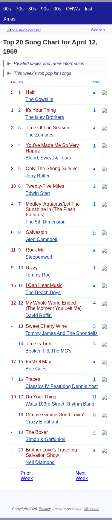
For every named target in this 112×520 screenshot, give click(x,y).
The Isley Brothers (44, 117)
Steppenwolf (38, 257)
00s (57, 8)
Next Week (82, 476)
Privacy (44, 509)
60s (7, 8)
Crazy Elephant (41, 421)
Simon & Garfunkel (45, 439)
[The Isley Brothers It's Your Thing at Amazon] (104, 110)
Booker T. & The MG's (48, 350)
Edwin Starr (37, 193)
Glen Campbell (41, 239)
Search (98, 29)
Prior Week (27, 476)
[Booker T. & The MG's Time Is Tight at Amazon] (104, 343)
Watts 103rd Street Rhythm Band (59, 403)
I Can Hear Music (44, 285)
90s (45, 8)
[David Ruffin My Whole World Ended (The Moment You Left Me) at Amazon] (104, 302)
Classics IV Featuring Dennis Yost (61, 386)
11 (94, 396)
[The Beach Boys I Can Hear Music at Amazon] (104, 285)
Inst (88, 8)
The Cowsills (39, 99)
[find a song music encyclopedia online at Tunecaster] (32, 31)
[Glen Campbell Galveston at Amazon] (104, 232)
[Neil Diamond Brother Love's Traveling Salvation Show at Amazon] (104, 449)
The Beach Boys (43, 292)
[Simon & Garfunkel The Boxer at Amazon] (104, 432)
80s (32, 8)
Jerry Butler (37, 175)
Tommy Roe (38, 274)
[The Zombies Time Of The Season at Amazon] (104, 127)
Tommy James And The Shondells (61, 333)
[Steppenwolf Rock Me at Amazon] (104, 249)
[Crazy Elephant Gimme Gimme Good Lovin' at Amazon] (104, 414)
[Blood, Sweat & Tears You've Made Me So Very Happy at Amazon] (104, 145)
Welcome (91, 509)
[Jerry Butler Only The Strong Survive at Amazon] (104, 168)
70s (20, 8)
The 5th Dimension (45, 221)
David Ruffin (38, 315)
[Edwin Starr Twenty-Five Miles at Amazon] (104, 186)
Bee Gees (36, 368)
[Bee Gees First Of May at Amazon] (104, 361)
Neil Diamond (40, 462)
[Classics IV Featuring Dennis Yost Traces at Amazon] (104, 379)
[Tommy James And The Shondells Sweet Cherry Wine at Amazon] (104, 326)
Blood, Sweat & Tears (48, 157)
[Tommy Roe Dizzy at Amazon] (104, 267)
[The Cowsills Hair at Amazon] (104, 92)
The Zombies (39, 134)
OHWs (73, 8)
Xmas (9, 18)
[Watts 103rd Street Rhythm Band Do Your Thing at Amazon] (104, 396)
